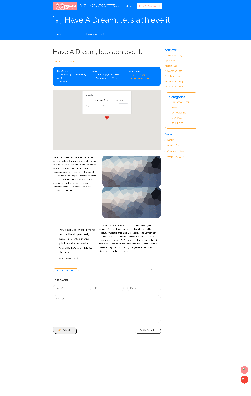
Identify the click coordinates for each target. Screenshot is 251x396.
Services (117, 6)
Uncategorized (181, 102)
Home (83, 6)
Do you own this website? (95, 106)
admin (59, 34)
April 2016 (170, 60)
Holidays (57, 61)
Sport (175, 108)
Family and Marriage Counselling (180, 364)
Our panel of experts (99, 6)
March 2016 (171, 65)
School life (179, 113)
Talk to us (129, 6)
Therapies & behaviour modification (181, 381)
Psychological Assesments (177, 385)
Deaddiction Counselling (176, 368)
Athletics (177, 123)
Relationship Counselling (176, 373)
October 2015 (172, 76)
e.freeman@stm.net (140, 78)
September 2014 (174, 86)
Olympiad (177, 118)
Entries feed (174, 145)
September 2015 (174, 81)
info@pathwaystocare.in (105, 380)
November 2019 (173, 55)
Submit (66, 330)
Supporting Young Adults (65, 270)
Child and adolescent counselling (180, 377)
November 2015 (173, 71)
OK (123, 106)
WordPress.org (175, 157)
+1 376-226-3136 (139, 74)
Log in (170, 139)
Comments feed (176, 151)
